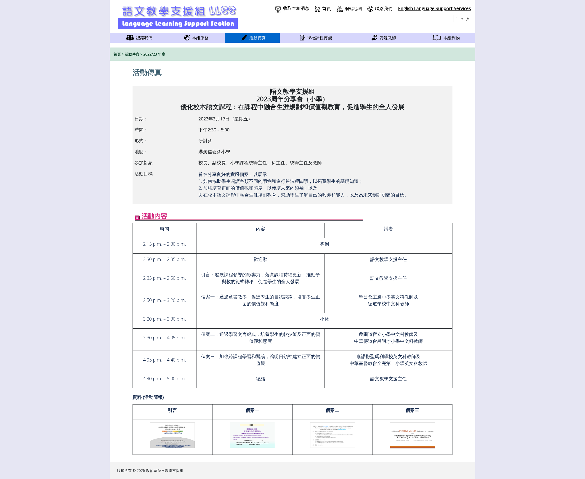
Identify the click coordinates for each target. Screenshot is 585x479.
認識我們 (144, 37)
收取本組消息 (296, 8)
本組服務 (200, 37)
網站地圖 (353, 8)
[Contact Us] (370, 8)
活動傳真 (257, 37)
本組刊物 (451, 37)
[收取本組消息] (278, 8)
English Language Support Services (434, 8)
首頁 (326, 8)
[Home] (317, 8)
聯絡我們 (383, 8)
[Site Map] (340, 8)
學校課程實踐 (319, 37)
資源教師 (388, 37)
